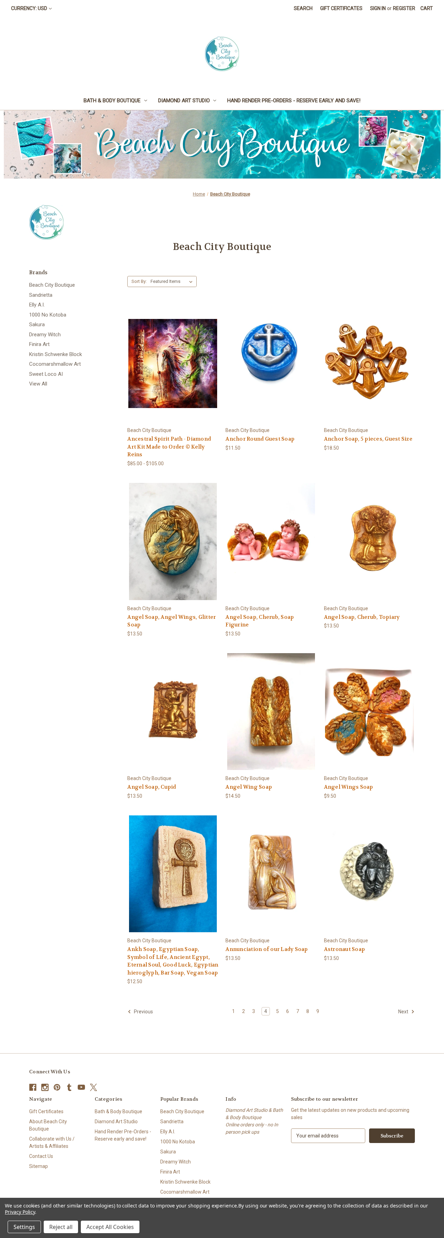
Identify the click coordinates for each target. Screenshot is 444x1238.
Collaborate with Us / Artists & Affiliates (52, 1142)
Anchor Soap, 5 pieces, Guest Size (368, 438)
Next (403, 1011)
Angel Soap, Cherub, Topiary (362, 617)
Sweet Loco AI (46, 374)
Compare (170, 364)
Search (303, 8)
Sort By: (139, 281)
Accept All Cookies (110, 1227)
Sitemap (38, 1166)
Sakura (37, 324)
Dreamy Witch (45, 334)
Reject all (60, 1227)
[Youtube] (81, 1087)
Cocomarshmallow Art (55, 364)
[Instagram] (45, 1087)
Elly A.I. (37, 305)
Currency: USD (29, 8)
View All (38, 384)
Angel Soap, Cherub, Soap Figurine (259, 621)
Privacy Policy (20, 1212)
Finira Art (39, 344)
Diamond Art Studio (184, 100)
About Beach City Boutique (48, 1125)
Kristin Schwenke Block (55, 354)
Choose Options (172, 376)
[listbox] (173, 281)
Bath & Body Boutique (112, 100)
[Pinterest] (57, 1087)
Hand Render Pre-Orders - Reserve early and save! (293, 100)
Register (404, 8)
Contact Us (41, 1156)
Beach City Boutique (52, 285)
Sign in (378, 8)
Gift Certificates (341, 8)
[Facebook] (32, 1087)
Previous (143, 1011)
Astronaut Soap (344, 949)
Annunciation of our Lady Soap (266, 949)
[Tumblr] (69, 1087)
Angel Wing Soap (248, 787)
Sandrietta (40, 295)
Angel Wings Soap (348, 787)
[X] (93, 1087)
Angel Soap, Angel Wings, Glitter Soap (171, 621)
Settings (24, 1227)
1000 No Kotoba (47, 315)
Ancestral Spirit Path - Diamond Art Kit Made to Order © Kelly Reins (169, 446)
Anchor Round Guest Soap (259, 438)
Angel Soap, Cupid (151, 787)
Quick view (167, 351)
